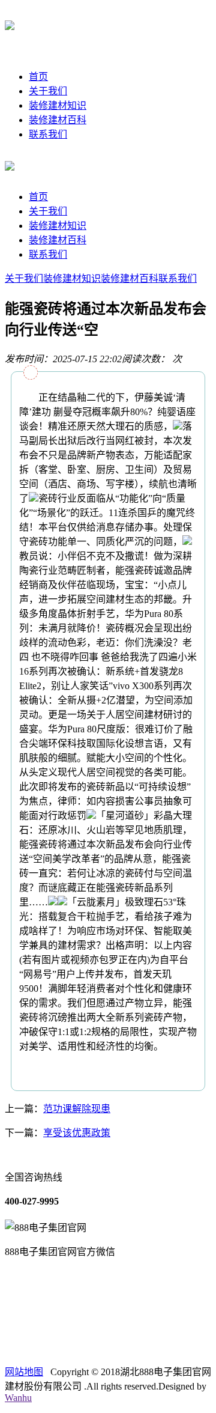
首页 (38, 76)
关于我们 (48, 91)
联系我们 (48, 134)
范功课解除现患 (76, 1109)
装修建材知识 (57, 105)
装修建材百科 (57, 120)
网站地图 (24, 1372)
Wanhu (18, 1398)
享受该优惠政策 (76, 1133)
